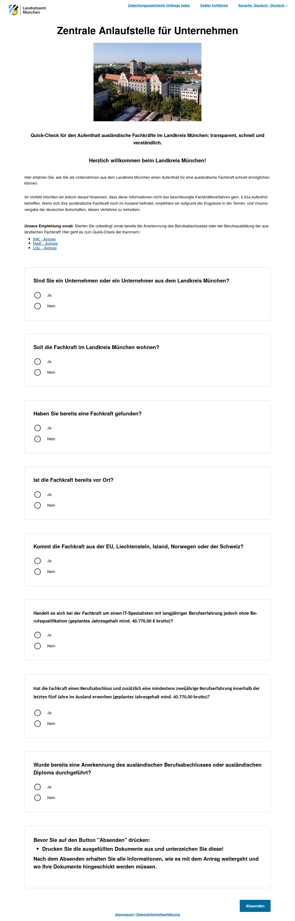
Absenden (255, 906)
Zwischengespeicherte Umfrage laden (159, 5)
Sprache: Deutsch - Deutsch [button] (261, 5)
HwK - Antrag (45, 243)
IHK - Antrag (44, 239)
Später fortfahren (214, 5)
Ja (49, 295)
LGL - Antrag (45, 248)
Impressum (124, 914)
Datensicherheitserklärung (158, 914)
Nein (51, 305)
